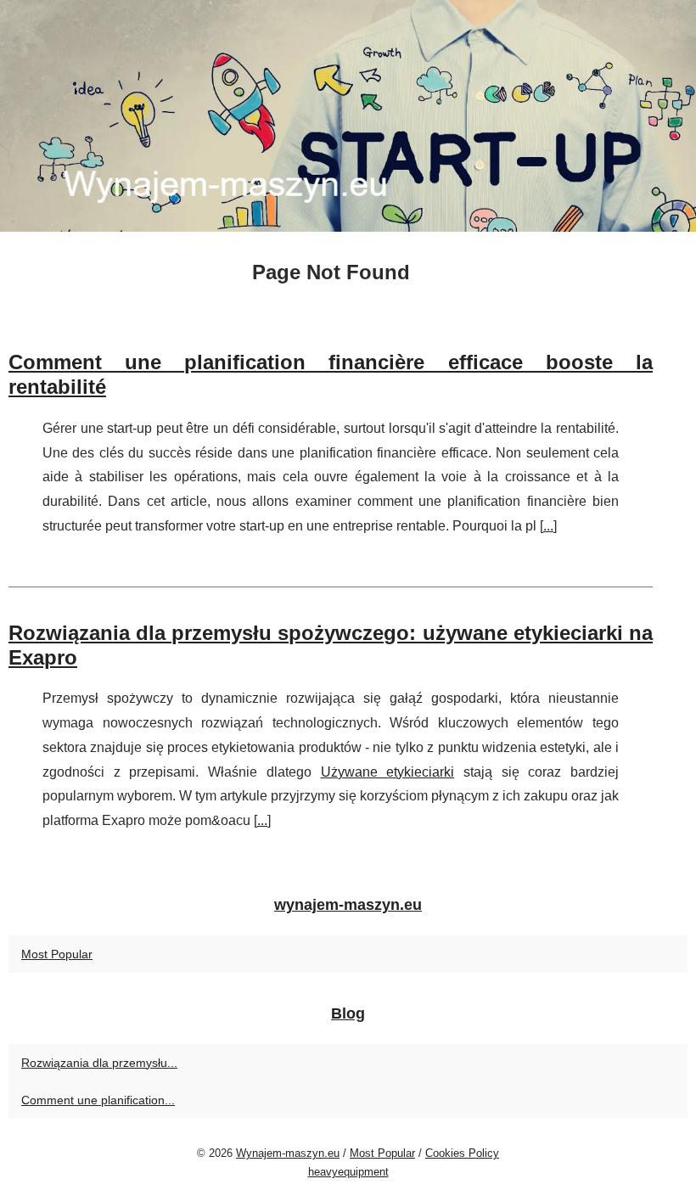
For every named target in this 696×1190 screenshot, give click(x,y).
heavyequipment (348, 1171)
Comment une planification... (98, 1100)
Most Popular (57, 954)
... (548, 526)
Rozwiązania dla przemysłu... (99, 1062)
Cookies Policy (462, 1153)
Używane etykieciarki (388, 772)
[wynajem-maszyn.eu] (348, 116)
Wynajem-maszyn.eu (288, 1153)
